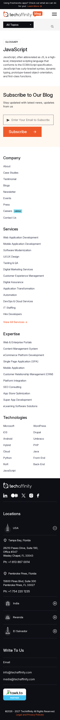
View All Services (13, 322)
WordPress (39, 426)
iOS (5, 432)
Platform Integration (14, 380)
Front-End (39, 457)
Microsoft (8, 426)
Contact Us (9, 217)
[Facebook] (38, 495)
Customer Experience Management (23, 275)
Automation (10, 294)
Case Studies (10, 172)
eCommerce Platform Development (23, 355)
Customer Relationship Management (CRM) (28, 374)
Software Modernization (17, 250)
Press (6, 204)
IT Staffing (9, 307)
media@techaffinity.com (19, 679)
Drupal (37, 432)
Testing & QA (10, 263)
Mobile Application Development (22, 243)
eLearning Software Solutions (20, 406)
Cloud (6, 451)
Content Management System (20, 348)
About (6, 166)
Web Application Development (20, 237)
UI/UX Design (11, 256)
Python (7, 457)
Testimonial (9, 179)
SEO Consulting (12, 387)
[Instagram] (31, 495)
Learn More (33, 6)
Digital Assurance (13, 282)
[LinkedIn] (5, 495)
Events (7, 198)
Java (36, 451)
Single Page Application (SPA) (20, 361)
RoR (5, 464)
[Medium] (14, 495)
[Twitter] (23, 495)
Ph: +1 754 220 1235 (16, 591)
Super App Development (17, 399)
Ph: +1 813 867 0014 (16, 562)
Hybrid (7, 445)
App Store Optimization (16, 393)
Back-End (39, 464)
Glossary (11, 41)
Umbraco (38, 438)
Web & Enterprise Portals (17, 342)
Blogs (6, 185)
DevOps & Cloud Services (18, 301)
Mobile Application (13, 367)
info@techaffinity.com (17, 672)
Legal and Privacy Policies (30, 714)
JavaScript (9, 470)
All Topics (12, 24)
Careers (12, 211)
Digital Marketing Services (18, 269)
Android (7, 438)
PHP (36, 445)
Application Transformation (19, 288)
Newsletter (9, 191)
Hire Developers (12, 314)
